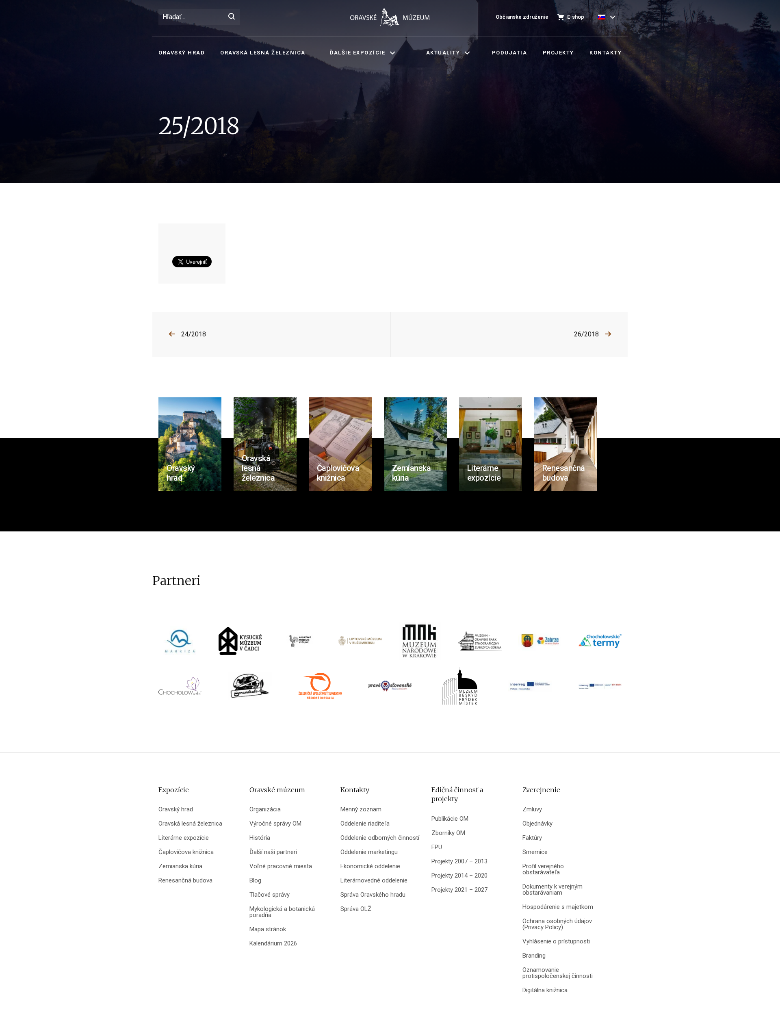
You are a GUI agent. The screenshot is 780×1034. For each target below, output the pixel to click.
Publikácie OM (449, 819)
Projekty (558, 53)
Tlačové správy (269, 895)
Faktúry (532, 838)
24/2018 (193, 334)
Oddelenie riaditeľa (365, 824)
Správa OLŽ (355, 909)
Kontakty (605, 53)
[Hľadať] (231, 17)
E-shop (575, 17)
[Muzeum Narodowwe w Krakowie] (420, 644)
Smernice (535, 852)
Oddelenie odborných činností (379, 838)
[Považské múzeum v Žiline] (300, 644)
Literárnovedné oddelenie (373, 881)
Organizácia (265, 809)
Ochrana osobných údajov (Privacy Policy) (557, 924)
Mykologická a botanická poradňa (282, 912)
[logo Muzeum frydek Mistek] (460, 689)
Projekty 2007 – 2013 (459, 861)
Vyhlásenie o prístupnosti (556, 942)
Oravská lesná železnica (263, 53)
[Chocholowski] (180, 689)
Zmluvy (532, 809)
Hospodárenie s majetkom (557, 907)
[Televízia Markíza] (180, 644)
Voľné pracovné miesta (280, 866)
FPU (436, 847)
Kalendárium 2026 (273, 944)
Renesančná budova (185, 881)
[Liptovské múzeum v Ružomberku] (359, 644)
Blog (255, 881)
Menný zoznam (360, 809)
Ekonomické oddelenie (370, 866)
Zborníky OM (448, 833)
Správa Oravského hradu (372, 895)
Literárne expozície (183, 838)
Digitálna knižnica (545, 990)
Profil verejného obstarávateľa (543, 869)
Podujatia (509, 53)
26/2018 (586, 334)
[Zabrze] (539, 644)
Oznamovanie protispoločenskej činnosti (557, 973)
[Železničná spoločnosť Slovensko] (320, 689)
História (259, 838)
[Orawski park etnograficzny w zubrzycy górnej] (479, 644)
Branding (534, 956)
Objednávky (537, 824)
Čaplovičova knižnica (186, 852)
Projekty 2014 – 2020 (459, 876)
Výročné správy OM (275, 824)
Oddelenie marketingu (369, 852)
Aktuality (443, 53)
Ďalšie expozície (357, 53)
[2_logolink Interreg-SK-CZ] (600, 689)
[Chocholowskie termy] (600, 644)
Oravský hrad (181, 53)
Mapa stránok (267, 929)
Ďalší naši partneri (273, 852)
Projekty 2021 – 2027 (459, 890)
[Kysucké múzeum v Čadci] (240, 644)
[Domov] (390, 17)
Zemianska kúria (180, 866)
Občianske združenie (522, 17)
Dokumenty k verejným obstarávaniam (552, 890)
